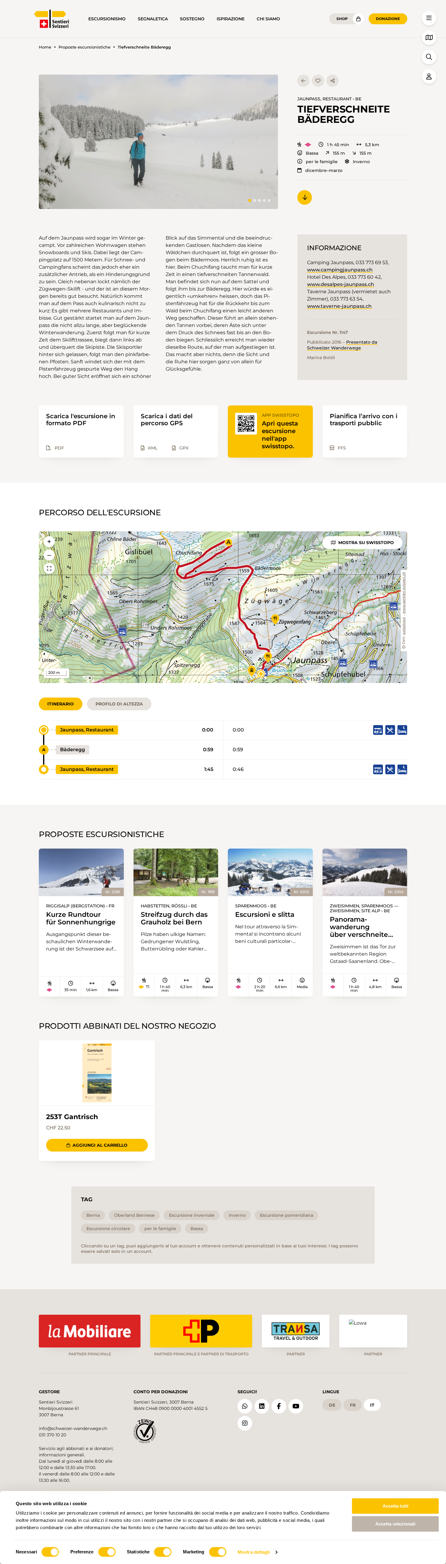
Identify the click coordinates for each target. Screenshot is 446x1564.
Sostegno (192, 19)
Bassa (312, 153)
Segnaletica (153, 19)
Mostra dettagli (254, 1552)
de (332, 1405)
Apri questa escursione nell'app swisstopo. (280, 435)
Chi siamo (268, 19)
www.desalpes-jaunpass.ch (340, 284)
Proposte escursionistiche (84, 47)
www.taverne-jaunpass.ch (339, 306)
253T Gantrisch (72, 1117)
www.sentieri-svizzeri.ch (404, 593)
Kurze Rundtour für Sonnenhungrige (81, 918)
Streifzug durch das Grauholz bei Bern (174, 918)
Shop (342, 18)
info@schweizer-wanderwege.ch (73, 1428)
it (372, 1405)
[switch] (107, 1552)
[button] (158, 142)
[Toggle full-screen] (49, 568)
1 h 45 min (338, 144)
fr (353, 1405)
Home (45, 47)
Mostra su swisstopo (366, 542)
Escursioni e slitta (264, 914)
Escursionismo (107, 19)
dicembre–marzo (324, 170)
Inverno (361, 161)
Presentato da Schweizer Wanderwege (342, 344)
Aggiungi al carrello (100, 1145)
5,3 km (372, 144)
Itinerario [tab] (60, 704)
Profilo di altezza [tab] (119, 704)
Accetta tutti (395, 1506)
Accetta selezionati (395, 1523)
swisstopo (404, 626)
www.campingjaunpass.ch (340, 270)
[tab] (249, 200)
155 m (339, 153)
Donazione (388, 18)
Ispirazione (231, 19)
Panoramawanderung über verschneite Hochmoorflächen (361, 927)
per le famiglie (322, 161)
